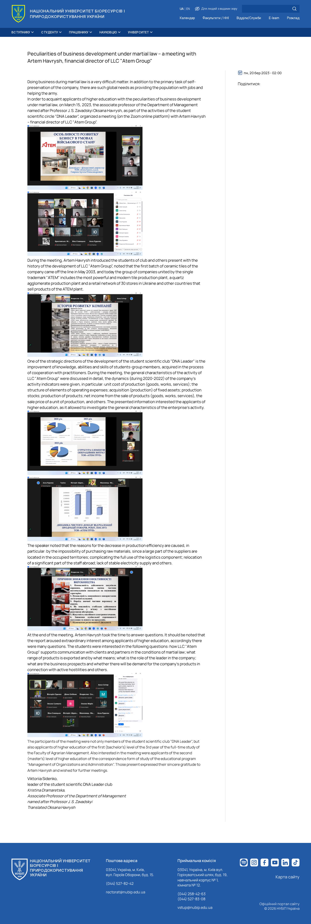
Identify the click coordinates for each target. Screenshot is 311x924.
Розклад (293, 18)
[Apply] (294, 9)
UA (182, 8)
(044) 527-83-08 (191, 898)
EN (188, 8)
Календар (187, 18)
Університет (138, 32)
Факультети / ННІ (216, 18)
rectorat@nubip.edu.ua (125, 892)
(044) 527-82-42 (120, 883)
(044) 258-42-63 (191, 893)
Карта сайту (287, 877)
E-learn (274, 18)
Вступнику (21, 32)
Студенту (49, 32)
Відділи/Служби (249, 18)
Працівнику (78, 32)
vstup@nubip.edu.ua (194, 907)
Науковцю (108, 32)
